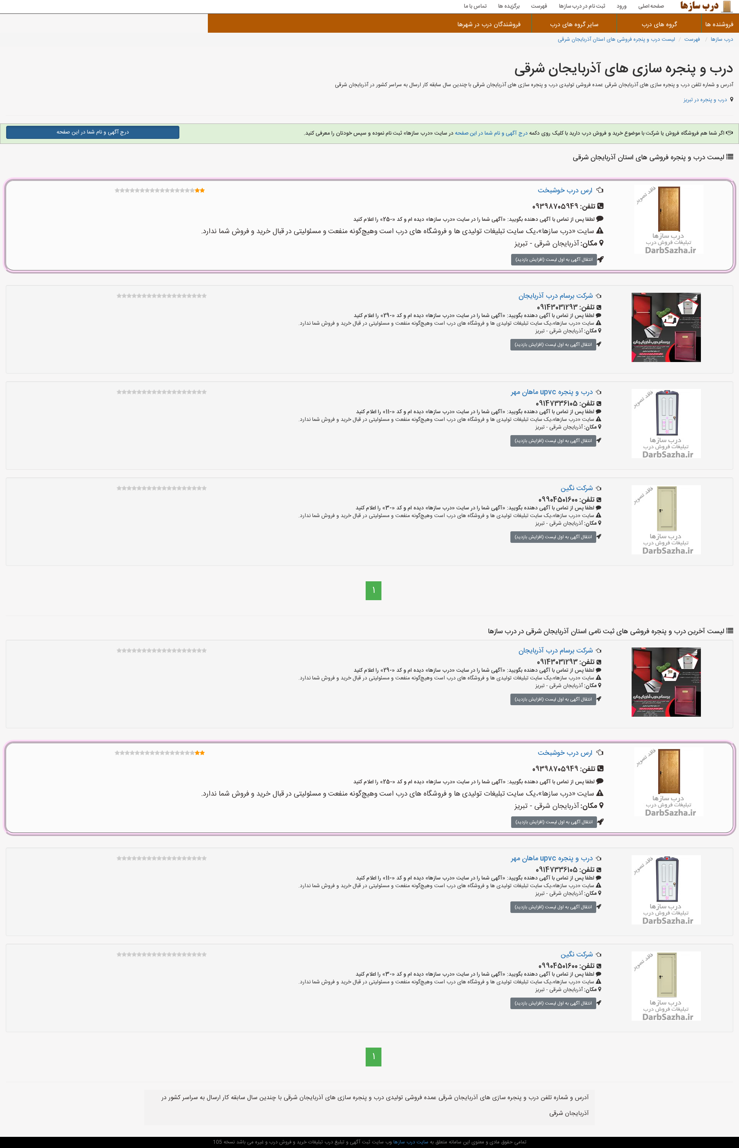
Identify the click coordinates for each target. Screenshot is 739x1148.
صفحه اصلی (651, 6)
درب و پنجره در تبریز (705, 100)
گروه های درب (659, 25)
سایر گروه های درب (574, 25)
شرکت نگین (577, 488)
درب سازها (722, 39)
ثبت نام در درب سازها (582, 6)
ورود (622, 6)
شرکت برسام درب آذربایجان (555, 296)
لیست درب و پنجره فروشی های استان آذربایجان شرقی (616, 39)
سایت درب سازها (410, 1142)
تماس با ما (475, 6)
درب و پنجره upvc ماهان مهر (552, 392)
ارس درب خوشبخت (565, 191)
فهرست (539, 6)
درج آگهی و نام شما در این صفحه (491, 133)
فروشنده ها (720, 25)
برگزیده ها (509, 6)
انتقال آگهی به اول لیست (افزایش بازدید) (554, 260)
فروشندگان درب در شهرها (489, 25)
